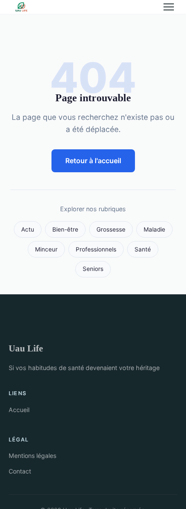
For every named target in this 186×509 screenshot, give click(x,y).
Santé (143, 249)
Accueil (19, 409)
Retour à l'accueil (93, 160)
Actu (27, 229)
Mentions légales (32, 455)
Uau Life (26, 348)
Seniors (93, 268)
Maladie (154, 229)
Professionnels (96, 249)
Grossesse (110, 229)
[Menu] (168, 7)
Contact (20, 471)
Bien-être (65, 229)
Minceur (46, 249)
